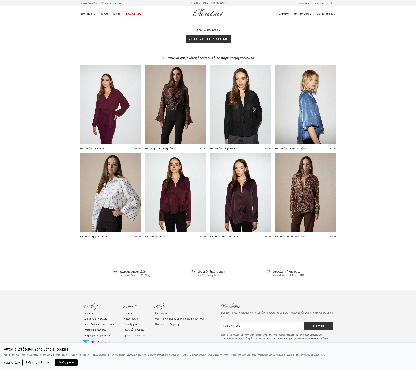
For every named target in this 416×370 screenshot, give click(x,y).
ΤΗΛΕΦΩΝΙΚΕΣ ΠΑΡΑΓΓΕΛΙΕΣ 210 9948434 (208, 3)
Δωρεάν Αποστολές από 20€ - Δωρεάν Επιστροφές (101, 3)
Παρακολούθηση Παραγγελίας (99, 324)
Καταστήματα (303, 3)
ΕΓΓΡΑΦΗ (318, 326)
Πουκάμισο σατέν (157, 236)
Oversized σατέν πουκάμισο (226, 236)
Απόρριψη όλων (12, 362)
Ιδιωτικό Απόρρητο (134, 329)
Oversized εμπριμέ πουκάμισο (292, 236)
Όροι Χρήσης (131, 324)
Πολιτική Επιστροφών (94, 329)
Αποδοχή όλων (66, 362)
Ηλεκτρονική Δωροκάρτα (168, 324)
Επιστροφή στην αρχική (208, 38)
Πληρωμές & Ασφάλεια (95, 318)
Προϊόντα (104, 14)
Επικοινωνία (161, 313)
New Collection (88, 14)
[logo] (208, 14)
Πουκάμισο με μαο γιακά (225, 148)
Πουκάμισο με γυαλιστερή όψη (293, 148)
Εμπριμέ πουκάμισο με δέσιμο (162, 148)
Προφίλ (128, 313)
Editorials (117, 14)
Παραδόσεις (89, 313)
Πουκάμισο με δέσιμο (94, 148)
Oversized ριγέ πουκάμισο (95, 236)
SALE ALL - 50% (133, 14)
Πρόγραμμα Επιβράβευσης (96, 335)
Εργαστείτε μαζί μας (135, 335)
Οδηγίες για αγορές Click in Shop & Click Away (179, 318)
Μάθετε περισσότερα (318, 338)
